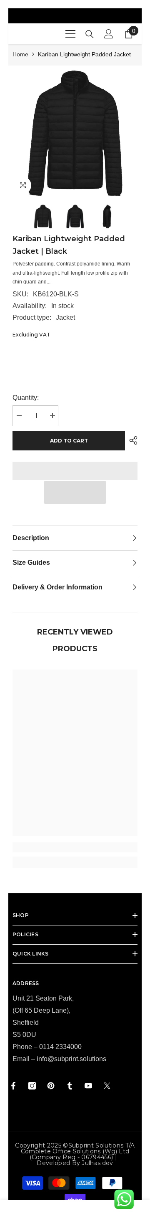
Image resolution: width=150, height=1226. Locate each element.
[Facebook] (13, 1085)
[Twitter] (107, 1085)
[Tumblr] (69, 1085)
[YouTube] (88, 1085)
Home (20, 54)
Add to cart (69, 440)
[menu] (70, 34)
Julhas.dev (97, 1163)
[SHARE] (131, 440)
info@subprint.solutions (71, 1058)
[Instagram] (32, 1085)
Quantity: (25, 397)
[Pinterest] (51, 1085)
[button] (75, 492)
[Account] (108, 33)
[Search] (90, 34)
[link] (75, 847)
